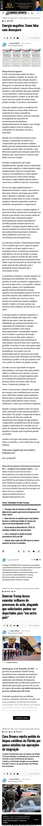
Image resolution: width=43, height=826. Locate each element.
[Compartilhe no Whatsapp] (10, 38)
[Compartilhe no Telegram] (14, 38)
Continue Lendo (21, 718)
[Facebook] (34, 559)
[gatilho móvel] (4, 13)
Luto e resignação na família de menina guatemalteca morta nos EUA (17, 535)
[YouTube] (37, 559)
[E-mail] (17, 38)
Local (6, 732)
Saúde (11, 21)
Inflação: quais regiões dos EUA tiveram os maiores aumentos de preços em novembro (20, 541)
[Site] (32, 559)
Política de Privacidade (10, 820)
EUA (5, 21)
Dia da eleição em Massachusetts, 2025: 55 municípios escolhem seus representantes (18, 528)
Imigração (7, 591)
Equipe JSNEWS (15, 43)
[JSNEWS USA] (16, 13)
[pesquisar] (28, 13)
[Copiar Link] (38, 551)
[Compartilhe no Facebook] (7, 38)
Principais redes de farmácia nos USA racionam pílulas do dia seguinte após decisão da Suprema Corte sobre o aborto (21, 512)
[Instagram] (40, 559)
